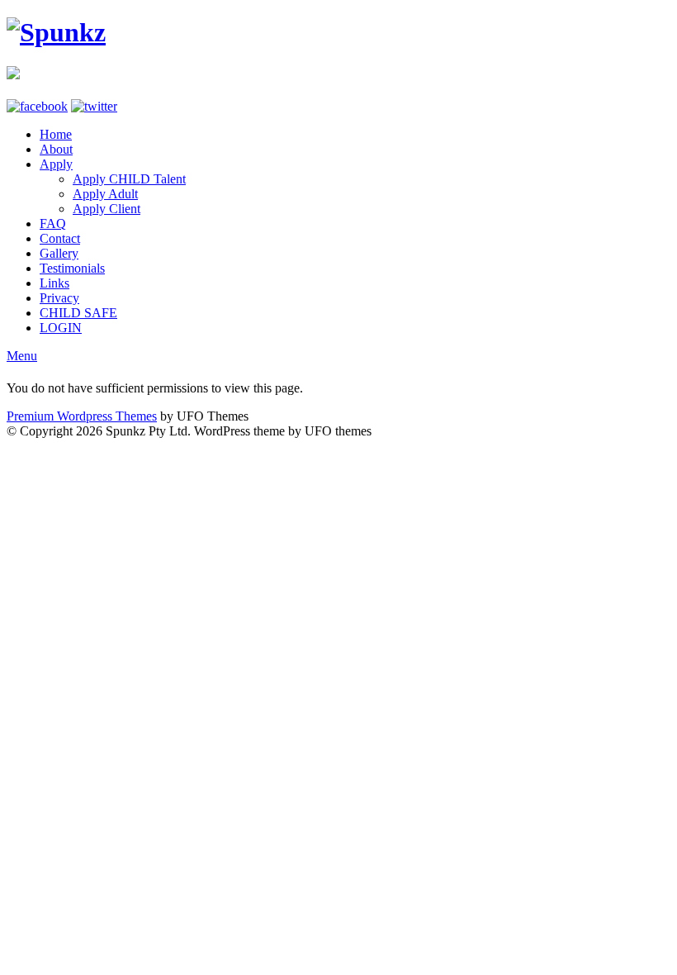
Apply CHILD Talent (129, 179)
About (56, 149)
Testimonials (72, 268)
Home (56, 134)
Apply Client (106, 209)
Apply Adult (105, 194)
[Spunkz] (56, 32)
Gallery (59, 253)
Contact (60, 238)
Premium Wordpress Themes (82, 416)
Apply (56, 164)
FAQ (53, 223)
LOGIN (61, 328)
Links (54, 283)
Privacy (59, 298)
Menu (22, 356)
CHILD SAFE (78, 313)
